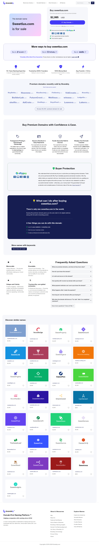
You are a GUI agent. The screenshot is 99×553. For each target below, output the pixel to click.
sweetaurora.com (56, 449)
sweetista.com (33, 383)
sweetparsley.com (11, 405)
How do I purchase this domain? (61, 271)
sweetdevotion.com (34, 405)
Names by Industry (28, 2)
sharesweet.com (56, 405)
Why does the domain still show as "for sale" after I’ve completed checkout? (70, 300)
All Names (62, 2)
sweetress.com (78, 471)
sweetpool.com (10, 427)
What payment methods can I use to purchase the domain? (69, 285)
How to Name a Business (56, 522)
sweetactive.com (56, 471)
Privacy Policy (54, 534)
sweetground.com (79, 338)
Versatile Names (41, 2)
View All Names (78, 526)
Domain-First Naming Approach (58, 527)
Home (52, 536)
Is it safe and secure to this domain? (62, 276)
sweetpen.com (56, 383)
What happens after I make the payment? (64, 290)
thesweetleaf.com (11, 449)
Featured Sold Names (56, 520)
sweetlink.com (10, 361)
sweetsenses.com (79, 427)
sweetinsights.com (11, 493)
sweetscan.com (56, 427)
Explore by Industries (79, 515)
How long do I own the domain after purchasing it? (66, 294)
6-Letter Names (78, 524)
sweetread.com (11, 471)
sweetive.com (33, 449)
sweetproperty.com (57, 338)
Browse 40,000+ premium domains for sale (49, 109)
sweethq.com (78, 449)
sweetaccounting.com (80, 360)
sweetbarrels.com (34, 360)
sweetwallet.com (79, 383)
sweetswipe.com (34, 338)
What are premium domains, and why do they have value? (68, 267)
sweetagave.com (56, 360)
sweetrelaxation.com (12, 338)
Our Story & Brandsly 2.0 (56, 529)
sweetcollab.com (34, 471)
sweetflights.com (11, 383)
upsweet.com (78, 405)
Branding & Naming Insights (57, 524)
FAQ (51, 515)
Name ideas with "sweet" (19, 248)
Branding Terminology (56, 531)
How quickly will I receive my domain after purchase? (67, 280)
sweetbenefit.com (34, 427)
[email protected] (55, 232)
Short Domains (52, 2)
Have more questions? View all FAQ (62, 306)
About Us (52, 517)
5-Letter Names (78, 522)
